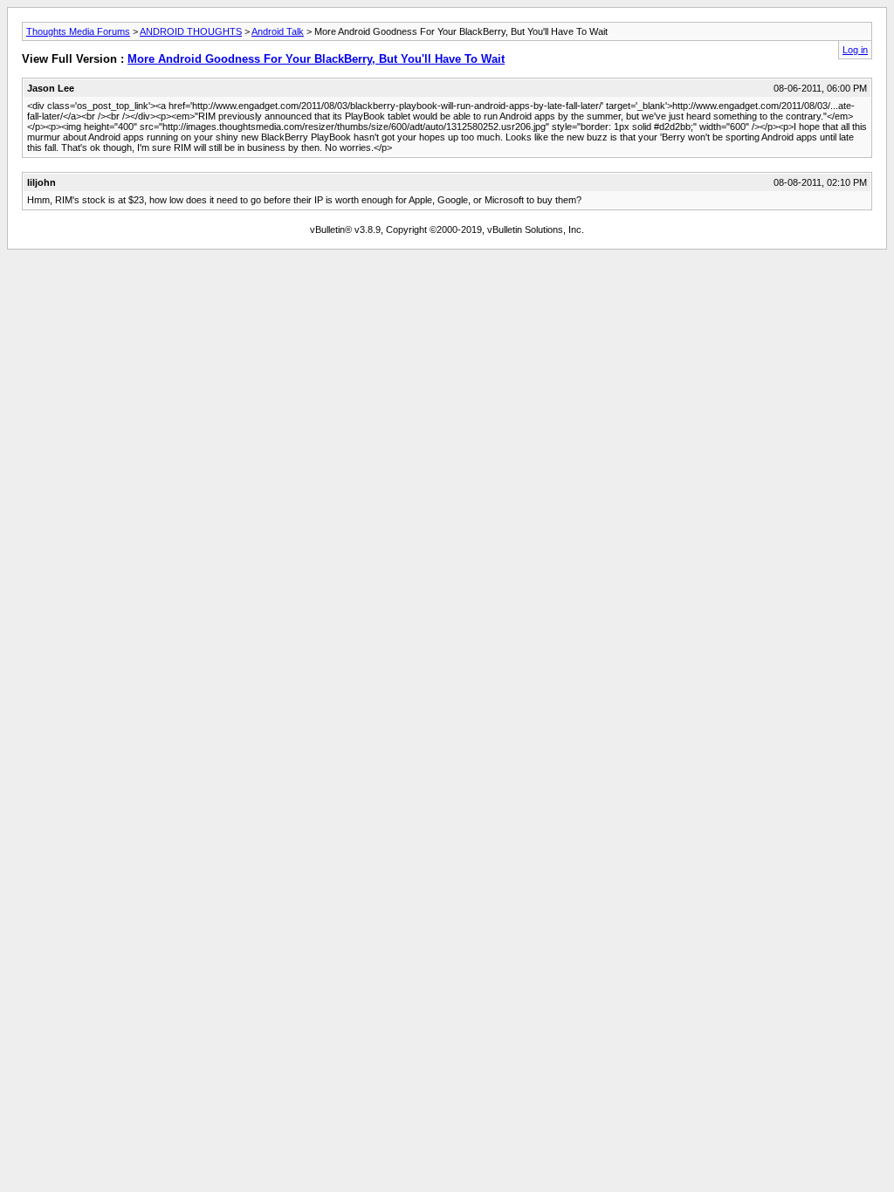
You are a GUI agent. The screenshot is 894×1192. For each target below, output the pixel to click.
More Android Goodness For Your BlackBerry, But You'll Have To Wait (316, 58)
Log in (855, 50)
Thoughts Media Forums (78, 31)
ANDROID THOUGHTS (191, 31)
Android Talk (277, 31)
